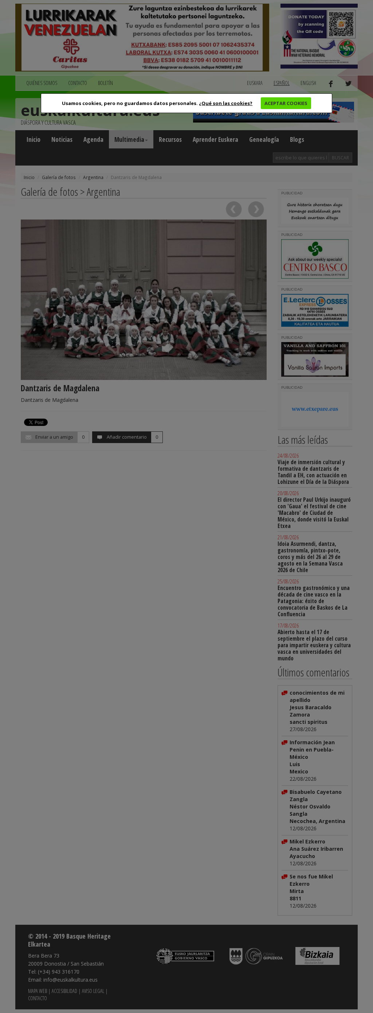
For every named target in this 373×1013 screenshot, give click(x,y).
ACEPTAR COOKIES (285, 103)
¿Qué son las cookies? (225, 103)
